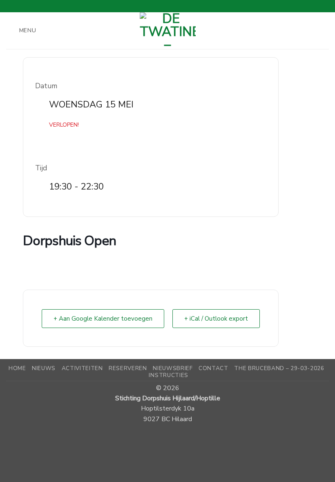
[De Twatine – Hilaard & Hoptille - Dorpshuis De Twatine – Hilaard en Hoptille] (168, 30)
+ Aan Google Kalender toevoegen (103, 319)
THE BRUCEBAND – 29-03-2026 (279, 368)
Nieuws (44, 368)
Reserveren (128, 368)
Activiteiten (82, 368)
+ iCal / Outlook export (216, 319)
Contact (213, 368)
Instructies (168, 375)
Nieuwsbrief (172, 368)
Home (17, 368)
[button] (21, 30)
